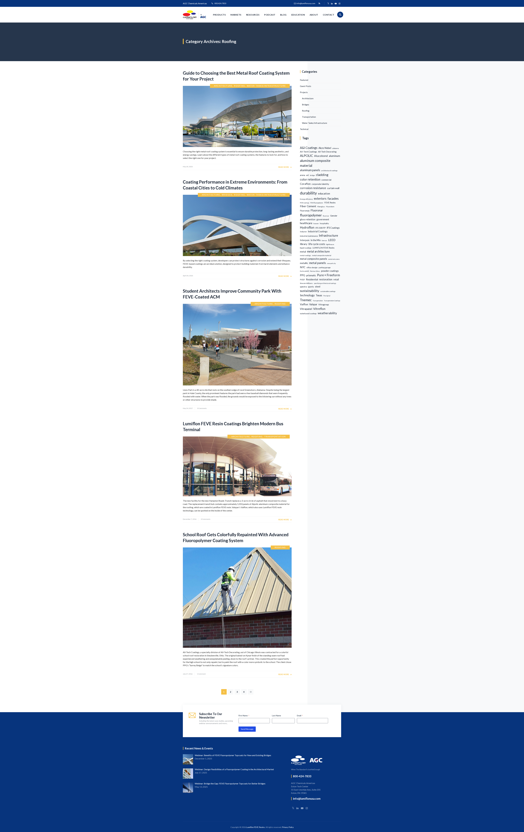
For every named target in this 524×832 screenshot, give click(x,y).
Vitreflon (319, 308)
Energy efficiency (306, 199)
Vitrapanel (306, 308)
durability (308, 193)
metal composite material (321, 255)
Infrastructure (328, 235)
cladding (322, 175)
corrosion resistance (313, 188)
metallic (304, 263)
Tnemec (306, 300)
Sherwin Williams (306, 283)
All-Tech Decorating (327, 151)
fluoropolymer (311, 215)
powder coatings (330, 270)
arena (302, 175)
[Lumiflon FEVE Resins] (194, 15)
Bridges (227, 195)
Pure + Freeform (328, 275)
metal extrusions (334, 259)
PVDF (302, 279)
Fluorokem (330, 207)
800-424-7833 (302, 776)
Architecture (223, 86)
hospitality (324, 223)
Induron (303, 231)
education (324, 193)
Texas (319, 295)
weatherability (327, 313)
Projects (304, 92)
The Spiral (326, 296)
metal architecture (318, 251)
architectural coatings (329, 171)
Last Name (276, 715)
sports (311, 286)
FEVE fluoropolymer (316, 203)
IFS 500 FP (320, 227)
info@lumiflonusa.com (306, 3)
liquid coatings (305, 248)
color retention (310, 179)
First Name (244, 715)
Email (300, 715)
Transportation (275, 437)
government (322, 219)
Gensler (333, 215)
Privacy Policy (288, 827)
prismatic (311, 275)
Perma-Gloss (315, 271)
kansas (324, 240)
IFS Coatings (333, 227)
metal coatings (305, 255)
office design (312, 267)
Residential (312, 279)
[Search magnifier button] (340, 15)
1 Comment (201, 674)
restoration (325, 279)
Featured (304, 80)
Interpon (304, 240)
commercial (326, 180)
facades (333, 198)
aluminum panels (310, 170)
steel (317, 286)
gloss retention (307, 219)
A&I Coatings (308, 148)
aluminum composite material (315, 163)
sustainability (309, 291)
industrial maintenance (309, 236)
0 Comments (202, 408)
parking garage (325, 267)
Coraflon (305, 183)
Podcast (269, 14)
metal (303, 251)
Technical (304, 129)
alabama (335, 148)
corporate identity (320, 184)
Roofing (239, 86)
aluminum (334, 155)
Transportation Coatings (332, 300)
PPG (302, 275)
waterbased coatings (308, 313)
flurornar (326, 216)
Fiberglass (321, 207)
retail (336, 279)
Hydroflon (307, 227)
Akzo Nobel (324, 147)
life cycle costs (316, 244)
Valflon (304, 304)
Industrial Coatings (317, 231)
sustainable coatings (328, 291)
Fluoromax (304, 211)
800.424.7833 (220, 3)
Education (298, 14)
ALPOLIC (306, 156)
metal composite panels (313, 258)
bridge (312, 175)
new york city (331, 263)
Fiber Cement (308, 206)
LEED (331, 240)
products (219, 14)
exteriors (320, 198)
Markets (235, 14)
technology (307, 295)
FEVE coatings (304, 203)
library (303, 244)
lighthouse (330, 244)
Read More (283, 167)
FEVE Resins (330, 202)
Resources (253, 14)
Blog (283, 14)
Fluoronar (317, 210)
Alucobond (321, 155)
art (307, 175)
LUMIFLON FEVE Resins (323, 248)
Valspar (313, 304)
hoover (316, 223)
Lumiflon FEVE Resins (255, 827)
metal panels (317, 263)
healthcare (306, 223)
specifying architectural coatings (325, 283)
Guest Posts (305, 86)
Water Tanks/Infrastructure (266, 86)
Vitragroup (323, 304)
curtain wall (333, 188)
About (314, 14)
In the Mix (316, 240)
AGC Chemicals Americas (195, 3)
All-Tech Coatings (308, 151)
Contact (328, 14)
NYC (302, 267)
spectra (303, 286)
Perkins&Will (304, 271)
